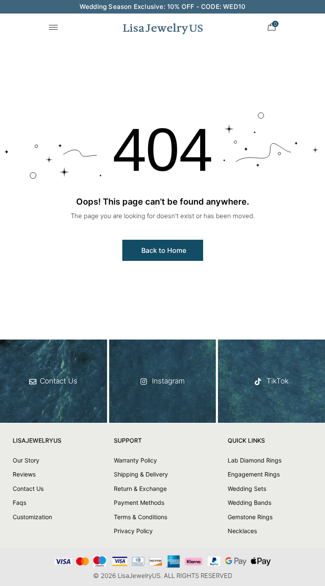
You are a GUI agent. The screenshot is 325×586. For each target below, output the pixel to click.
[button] (162, 250)
